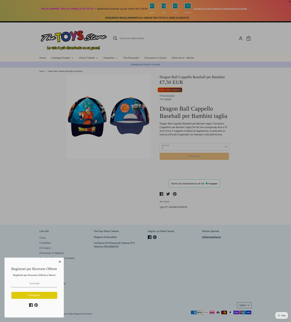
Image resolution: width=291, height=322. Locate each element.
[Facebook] (31, 305)
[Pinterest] (36, 305)
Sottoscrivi (34, 295)
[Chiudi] (60, 261)
